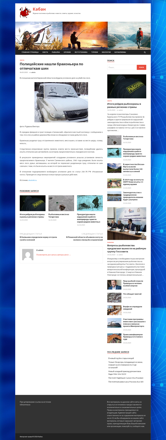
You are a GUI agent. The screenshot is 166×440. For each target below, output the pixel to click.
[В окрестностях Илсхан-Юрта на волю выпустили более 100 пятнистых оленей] (114, 172)
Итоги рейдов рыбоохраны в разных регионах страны (32, 215)
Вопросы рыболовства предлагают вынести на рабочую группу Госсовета (126, 248)
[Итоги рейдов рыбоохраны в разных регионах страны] (33, 212)
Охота (45, 52)
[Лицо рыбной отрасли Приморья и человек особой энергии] (114, 289)
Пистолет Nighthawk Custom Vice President (125, 378)
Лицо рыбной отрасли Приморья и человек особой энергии (133, 283)
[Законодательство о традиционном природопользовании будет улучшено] (114, 200)
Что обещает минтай (132, 294)
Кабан (39, 9)
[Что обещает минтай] (114, 302)
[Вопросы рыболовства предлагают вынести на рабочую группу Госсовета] (126, 240)
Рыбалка (56, 52)
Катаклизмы (120, 52)
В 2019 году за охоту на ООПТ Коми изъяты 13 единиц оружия (133, 182)
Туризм (94, 52)
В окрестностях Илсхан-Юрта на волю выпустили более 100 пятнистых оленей (134, 167)
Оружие (67, 52)
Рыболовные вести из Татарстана (133, 137)
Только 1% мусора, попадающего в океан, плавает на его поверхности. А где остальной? (125, 365)
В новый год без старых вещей (121, 358)
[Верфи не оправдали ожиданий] (114, 314)
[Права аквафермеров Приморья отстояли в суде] (114, 342)
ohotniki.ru (32, 180)
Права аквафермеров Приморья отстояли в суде (133, 336)
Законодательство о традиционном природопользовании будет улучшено (133, 196)
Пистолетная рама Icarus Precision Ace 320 (125, 382)
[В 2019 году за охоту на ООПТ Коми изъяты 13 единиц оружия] (114, 187)
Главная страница (30, 52)
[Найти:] (126, 67)
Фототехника (81, 52)
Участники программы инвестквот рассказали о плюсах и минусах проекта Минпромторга (134, 322)
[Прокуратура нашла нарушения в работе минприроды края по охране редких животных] (90, 212)
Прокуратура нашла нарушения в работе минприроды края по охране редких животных (88, 218)
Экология (106, 52)
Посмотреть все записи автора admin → (53, 255)
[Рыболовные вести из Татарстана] (61, 212)
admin (33, 72)
